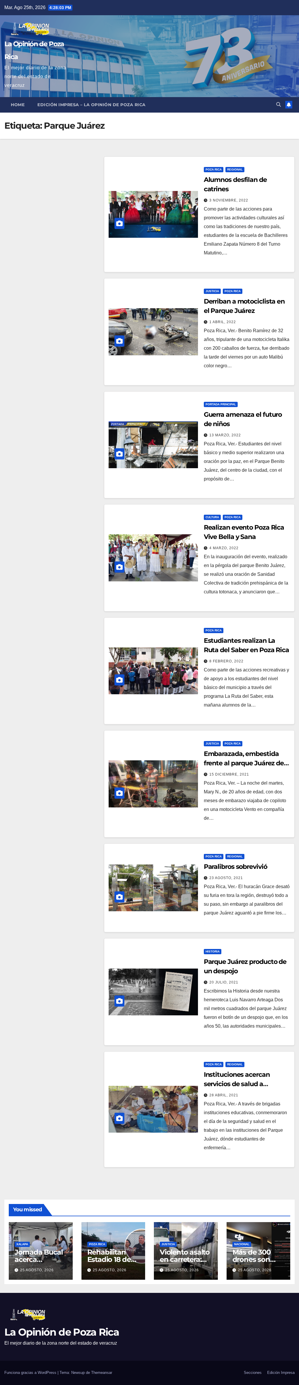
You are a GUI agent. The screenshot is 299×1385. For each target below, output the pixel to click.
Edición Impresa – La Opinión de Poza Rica (91, 104)
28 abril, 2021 (223, 1095)
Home (18, 104)
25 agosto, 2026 (37, 1270)
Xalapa (22, 1244)
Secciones (253, 1372)
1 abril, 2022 (222, 322)
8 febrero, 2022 (226, 661)
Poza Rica (214, 169)
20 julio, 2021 (223, 982)
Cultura (212, 517)
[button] (278, 104)
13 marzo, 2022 (225, 435)
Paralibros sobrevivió (235, 867)
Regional (235, 169)
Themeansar (101, 1372)
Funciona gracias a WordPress (31, 1372)
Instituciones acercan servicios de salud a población (237, 1084)
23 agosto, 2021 (226, 878)
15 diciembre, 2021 (229, 774)
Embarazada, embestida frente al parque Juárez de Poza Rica (244, 763)
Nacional (241, 1244)
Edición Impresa (281, 1372)
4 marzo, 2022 (224, 548)
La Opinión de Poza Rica (61, 1332)
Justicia (212, 291)
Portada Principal (221, 404)
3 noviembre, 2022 (228, 200)
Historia (213, 951)
